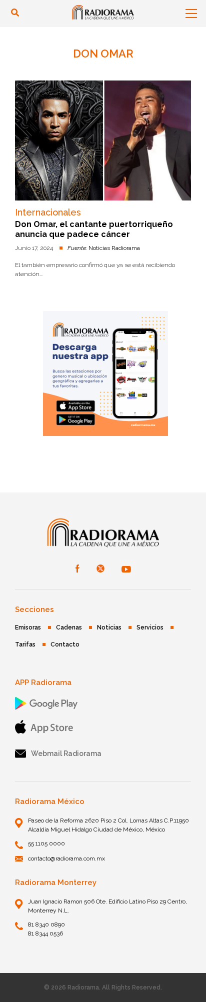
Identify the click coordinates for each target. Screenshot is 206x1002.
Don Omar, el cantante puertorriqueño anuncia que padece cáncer (94, 229)
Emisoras (28, 627)
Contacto (65, 644)
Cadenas (69, 627)
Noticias (109, 627)
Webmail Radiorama (66, 754)
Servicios (150, 627)
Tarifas (25, 644)
